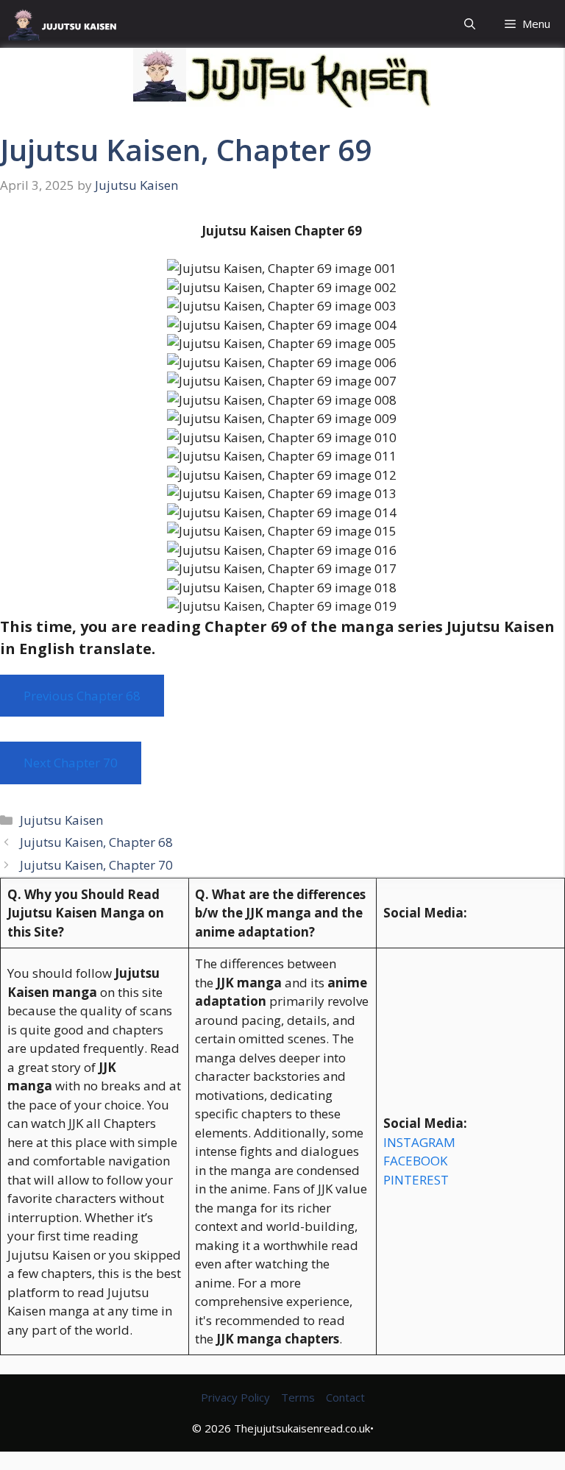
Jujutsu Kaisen (61, 820)
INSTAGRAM (419, 1142)
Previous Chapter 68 (82, 695)
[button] (469, 24)
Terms (298, 1397)
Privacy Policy (235, 1397)
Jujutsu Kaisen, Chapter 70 (96, 864)
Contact (345, 1397)
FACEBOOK (415, 1160)
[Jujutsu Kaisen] (67, 24)
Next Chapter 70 (71, 762)
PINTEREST (416, 1179)
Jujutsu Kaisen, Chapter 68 (96, 842)
